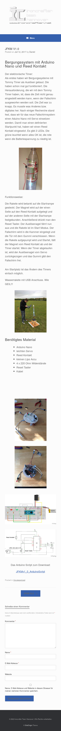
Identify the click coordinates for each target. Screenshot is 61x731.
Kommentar (10, 621)
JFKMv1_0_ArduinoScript (30, 571)
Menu (32, 38)
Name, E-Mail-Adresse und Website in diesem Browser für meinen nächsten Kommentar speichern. (29, 689)
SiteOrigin (28, 725)
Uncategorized (19, 580)
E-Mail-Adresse (12, 663)
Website (8, 674)
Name (8, 652)
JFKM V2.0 (30, 593)
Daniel (32, 51)
